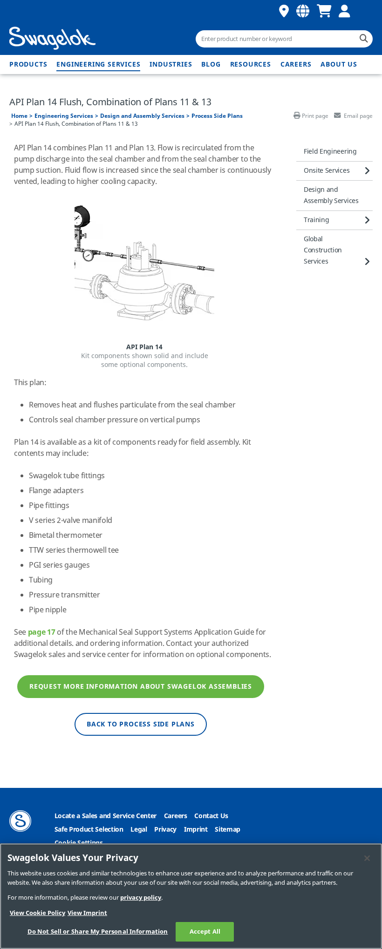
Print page (315, 116)
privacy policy (140, 897)
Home (19, 116)
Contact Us (211, 816)
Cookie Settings (79, 843)
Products (28, 64)
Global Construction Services (323, 250)
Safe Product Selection (89, 829)
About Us (339, 64)
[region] (191, 896)
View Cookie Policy (37, 912)
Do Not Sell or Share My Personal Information (97, 931)
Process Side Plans (217, 116)
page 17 (41, 632)
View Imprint (87, 912)
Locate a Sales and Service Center (106, 816)
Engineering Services (98, 64)
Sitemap (227, 829)
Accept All (205, 931)
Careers (296, 64)
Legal (138, 829)
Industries (171, 64)
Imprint (196, 829)
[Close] (367, 858)
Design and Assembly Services (142, 116)
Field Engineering (330, 151)
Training (316, 220)
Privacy (165, 829)
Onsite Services (326, 171)
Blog (210, 64)
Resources (250, 64)
